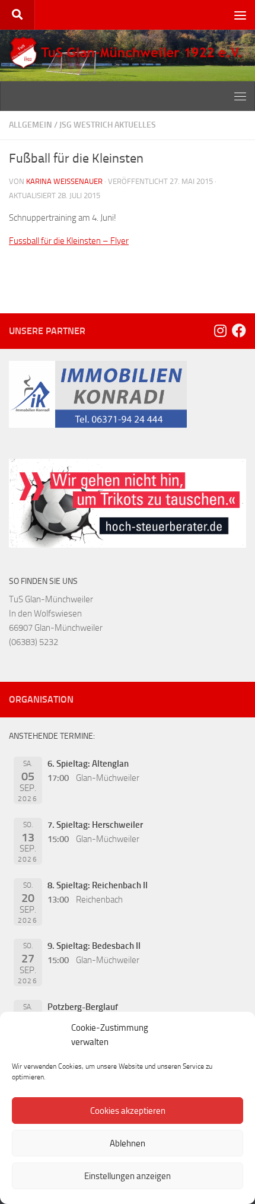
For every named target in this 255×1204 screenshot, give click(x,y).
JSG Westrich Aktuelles (107, 125)
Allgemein (30, 125)
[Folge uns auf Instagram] (220, 330)
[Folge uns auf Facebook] (239, 330)
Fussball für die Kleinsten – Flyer (69, 241)
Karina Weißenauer (64, 181)
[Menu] (240, 15)
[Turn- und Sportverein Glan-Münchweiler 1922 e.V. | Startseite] (127, 53)
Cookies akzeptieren (127, 1110)
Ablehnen (127, 1143)
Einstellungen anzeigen (127, 1176)
